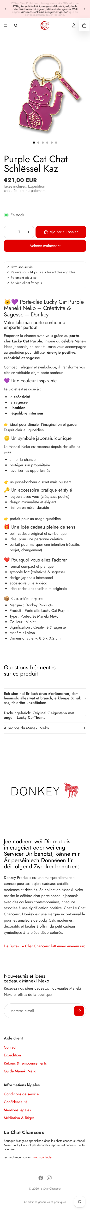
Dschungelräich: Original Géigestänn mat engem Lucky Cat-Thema (39, 715)
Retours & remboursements (25, 1063)
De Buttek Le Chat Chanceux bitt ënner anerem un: (44, 946)
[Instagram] (49, 1178)
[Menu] (5, 25)
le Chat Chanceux (50, 1188)
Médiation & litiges (19, 1118)
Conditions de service (21, 1094)
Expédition (12, 1055)
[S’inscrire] (79, 1011)
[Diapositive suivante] (84, 9)
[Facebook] (41, 1178)
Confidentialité (15, 1102)
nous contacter (43, 1157)
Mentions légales (17, 1110)
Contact (10, 1047)
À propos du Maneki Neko (26, 728)
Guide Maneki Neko (20, 1071)
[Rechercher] (16, 25)
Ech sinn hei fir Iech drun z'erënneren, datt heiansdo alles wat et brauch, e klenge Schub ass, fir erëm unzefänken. (42, 698)
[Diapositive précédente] (5, 9)
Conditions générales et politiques (45, 1202)
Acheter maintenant (45, 245)
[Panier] (84, 25)
